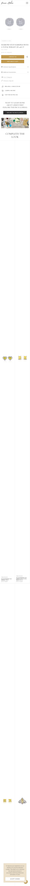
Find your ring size (8, 80)
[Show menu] (27, 3)
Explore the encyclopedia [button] (15, 112)
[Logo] (7, 3)
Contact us (12, 57)
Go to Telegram (7, 77)
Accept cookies (15, 879)
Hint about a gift (12, 61)
